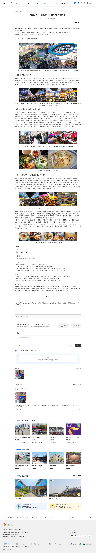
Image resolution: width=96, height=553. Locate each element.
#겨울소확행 (37, 302)
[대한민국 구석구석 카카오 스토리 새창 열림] (79, 535)
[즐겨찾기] (72, 22)
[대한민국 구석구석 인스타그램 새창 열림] (86, 535)
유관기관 (74, 517)
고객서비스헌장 (57, 544)
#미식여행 (77, 302)
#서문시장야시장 (26, 303)
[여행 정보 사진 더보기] (48, 56)
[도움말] (15, 345)
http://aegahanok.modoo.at (51, 278)
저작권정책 (49, 544)
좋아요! (66, 325)
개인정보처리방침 (7, 544)
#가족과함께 (31, 302)
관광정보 (52, 517)
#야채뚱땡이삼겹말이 (47, 303)
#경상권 (42, 302)
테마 (45, 3)
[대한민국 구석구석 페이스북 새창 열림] (75, 535)
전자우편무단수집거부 (8, 546)
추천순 (79, 384)
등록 (78, 345)
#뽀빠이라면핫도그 (18, 303)
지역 (51, 3)
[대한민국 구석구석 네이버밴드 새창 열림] (89, 535)
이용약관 (16, 544)
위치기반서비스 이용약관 (26, 544)
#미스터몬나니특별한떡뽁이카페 (68, 302)
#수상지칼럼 (33, 303)
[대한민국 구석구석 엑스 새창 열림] (82, 535)
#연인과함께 (54, 303)
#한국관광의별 (18, 304)
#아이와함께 (39, 303)
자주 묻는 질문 (19, 546)
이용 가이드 (73, 530)
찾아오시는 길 (73, 532)
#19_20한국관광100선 (19, 302)
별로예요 (78, 325)
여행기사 (19, 11)
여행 (27, 3)
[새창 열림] (75, 22)
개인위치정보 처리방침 (39, 544)
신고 (80, 409)
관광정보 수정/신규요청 (33, 517)
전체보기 (78, 368)
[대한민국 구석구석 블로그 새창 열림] (71, 535)
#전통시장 (59, 303)
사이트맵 (27, 546)
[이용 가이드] (78, 3)
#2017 (26, 302)
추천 (35, 3)
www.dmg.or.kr (55, 280)
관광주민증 (60, 3)
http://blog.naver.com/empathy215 (60, 276)
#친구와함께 (65, 303)
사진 (73, 345)
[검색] (75, 3)
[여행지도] (84, 3)
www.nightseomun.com (31, 258)
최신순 (74, 384)
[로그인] (81, 3)
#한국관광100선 (71, 303)
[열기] (79, 316)
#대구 (46, 302)
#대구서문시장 (51, 302)
